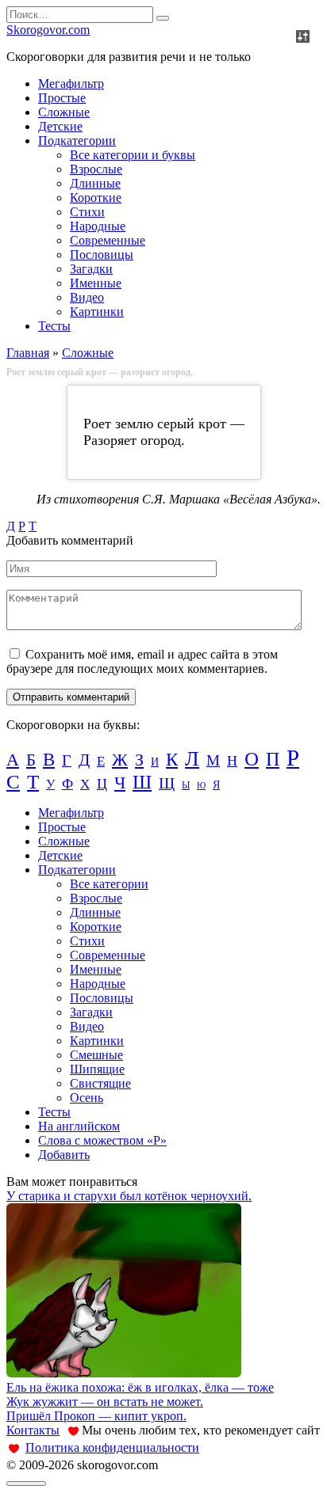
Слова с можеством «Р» (102, 1140)
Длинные (95, 183)
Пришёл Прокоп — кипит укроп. (96, 1416)
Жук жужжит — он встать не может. (104, 1401)
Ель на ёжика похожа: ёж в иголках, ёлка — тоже (140, 1387)
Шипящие (97, 1069)
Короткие (95, 197)
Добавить (64, 1154)
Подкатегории (77, 140)
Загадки (91, 268)
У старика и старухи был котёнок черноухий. (129, 1195)
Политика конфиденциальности (112, 1447)
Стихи (87, 211)
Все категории (109, 884)
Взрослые (96, 169)
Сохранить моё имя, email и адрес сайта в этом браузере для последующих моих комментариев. (142, 661)
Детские (60, 126)
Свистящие (100, 1083)
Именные (95, 283)
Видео (87, 297)
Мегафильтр (71, 83)
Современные (107, 240)
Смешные (96, 1055)
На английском (79, 1126)
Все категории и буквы (132, 154)
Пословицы (101, 254)
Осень (86, 1097)
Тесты (54, 325)
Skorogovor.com (48, 29)
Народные (97, 226)
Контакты (33, 1430)
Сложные (64, 112)
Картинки (97, 311)
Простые (62, 97)
